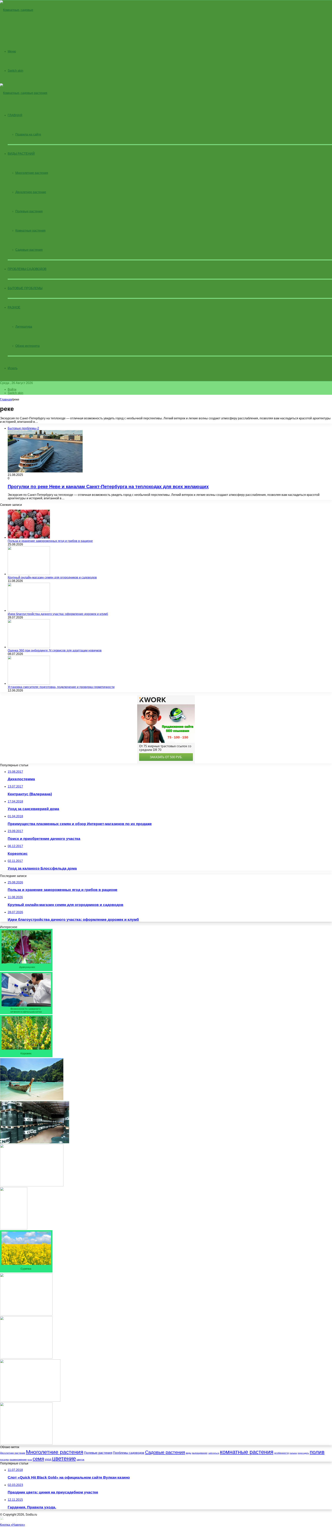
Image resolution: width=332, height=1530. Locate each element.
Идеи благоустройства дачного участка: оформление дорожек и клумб (58, 614)
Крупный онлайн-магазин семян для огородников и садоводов (52, 577)
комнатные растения (246, 1452)
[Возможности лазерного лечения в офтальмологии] (26, 1013)
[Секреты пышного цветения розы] (26, 1357)
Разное (14, 307)
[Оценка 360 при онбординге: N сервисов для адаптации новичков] (29, 647)
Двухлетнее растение (30, 192)
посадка (4, 1459)
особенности (281, 1453)
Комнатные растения (30, 230)
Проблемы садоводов (27, 269)
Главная (6, 399)
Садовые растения (29, 249)
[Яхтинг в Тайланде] (31, 1099)
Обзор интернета (27, 345)
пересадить (303, 1453)
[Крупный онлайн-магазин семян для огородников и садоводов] (29, 574)
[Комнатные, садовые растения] (20, 29)
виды (188, 1453)
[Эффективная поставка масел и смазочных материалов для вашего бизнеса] (34, 1142)
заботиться (213, 1453)
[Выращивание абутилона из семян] (26, 1314)
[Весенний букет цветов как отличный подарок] (30, 1400)
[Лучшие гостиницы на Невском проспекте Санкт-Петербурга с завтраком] (31, 1185)
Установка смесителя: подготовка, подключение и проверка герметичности (61, 687)
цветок (80, 1459)
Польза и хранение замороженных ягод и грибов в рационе (50, 541)
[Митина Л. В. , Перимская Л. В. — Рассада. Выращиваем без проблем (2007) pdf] (13, 1228)
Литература (23, 326)
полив (317, 1452)
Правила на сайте (28, 134)
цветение (64, 1458)
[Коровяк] (26, 1056)
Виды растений (21, 153)
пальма (293, 1453)
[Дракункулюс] (26, 970)
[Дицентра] (26, 1443)
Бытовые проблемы (25, 288)
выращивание (200, 1453)
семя (38, 1458)
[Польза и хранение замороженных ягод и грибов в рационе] (29, 537)
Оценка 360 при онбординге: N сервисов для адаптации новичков (55, 650)
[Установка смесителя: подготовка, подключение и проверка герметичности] (29, 683)
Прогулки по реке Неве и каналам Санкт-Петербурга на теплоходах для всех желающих (108, 486)
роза (29, 1460)
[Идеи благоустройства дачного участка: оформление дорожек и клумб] (29, 610)
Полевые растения (29, 211)
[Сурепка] (26, 1271)
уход (48, 1459)
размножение (18, 1459)
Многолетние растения (31, 173)
